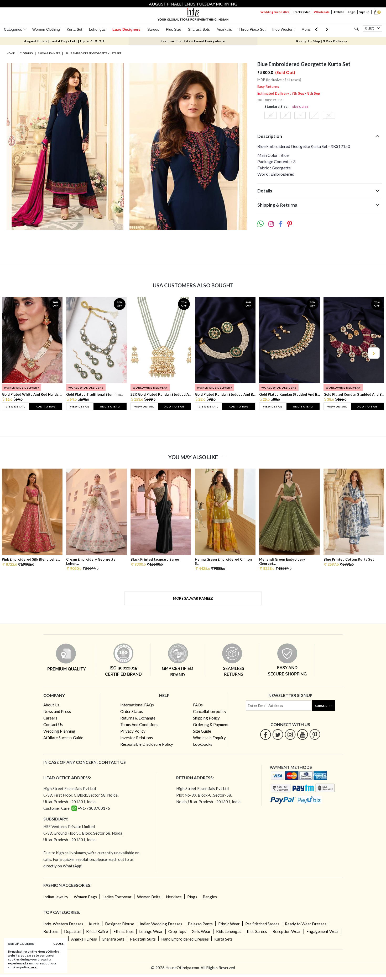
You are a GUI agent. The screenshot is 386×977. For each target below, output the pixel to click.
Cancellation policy (209, 711)
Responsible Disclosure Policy (146, 744)
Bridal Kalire (97, 931)
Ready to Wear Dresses (305, 923)
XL (329, 115)
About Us (51, 704)
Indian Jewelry (55, 896)
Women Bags (85, 896)
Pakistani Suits (143, 939)
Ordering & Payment (211, 724)
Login (352, 12)
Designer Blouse (119, 923)
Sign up (364, 12)
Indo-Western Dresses (63, 923)
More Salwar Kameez (193, 598)
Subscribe (323, 706)
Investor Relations (136, 737)
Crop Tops (177, 931)
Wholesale (322, 12)
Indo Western (283, 29)
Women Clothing (46, 29)
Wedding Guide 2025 (274, 12)
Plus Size (173, 29)
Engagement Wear (322, 931)
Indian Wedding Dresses (161, 923)
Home (11, 53)
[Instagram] (290, 734)
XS (271, 115)
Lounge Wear (151, 931)
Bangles (210, 896)
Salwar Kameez (49, 53)
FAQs (198, 704)
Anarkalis (224, 29)
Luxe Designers (126, 29)
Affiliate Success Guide (63, 737)
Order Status (131, 711)
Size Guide (300, 106)
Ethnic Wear (229, 923)
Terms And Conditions (139, 724)
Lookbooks (202, 744)
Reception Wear (287, 931)
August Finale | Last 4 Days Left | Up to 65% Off (64, 41)
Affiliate (338, 12)
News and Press (57, 711)
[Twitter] (278, 734)
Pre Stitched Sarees (262, 923)
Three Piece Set (252, 29)
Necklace (174, 896)
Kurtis (94, 923)
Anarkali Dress (84, 939)
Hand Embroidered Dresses (185, 939)
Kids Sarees (257, 931)
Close (58, 944)
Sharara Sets (199, 29)
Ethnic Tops (123, 931)
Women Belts (148, 896)
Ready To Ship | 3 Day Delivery (321, 41)
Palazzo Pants (200, 923)
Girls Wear (201, 931)
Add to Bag (46, 406)
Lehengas (97, 29)
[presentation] (13, 353)
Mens (306, 29)
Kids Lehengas (228, 931)
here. (33, 967)
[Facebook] (265, 734)
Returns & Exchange (137, 718)
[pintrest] (315, 734)
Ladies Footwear (117, 896)
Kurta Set (74, 29)
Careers (50, 718)
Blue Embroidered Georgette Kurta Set (93, 53)
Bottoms (51, 931)
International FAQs (137, 704)
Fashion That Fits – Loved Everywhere (193, 41)
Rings (192, 896)
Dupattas (72, 931)
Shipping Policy (206, 718)
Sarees (153, 29)
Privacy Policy (132, 731)
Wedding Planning (59, 731)
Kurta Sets (223, 939)
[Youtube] (302, 734)
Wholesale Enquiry (209, 737)
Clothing (26, 53)
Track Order (301, 12)
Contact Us (53, 724)
